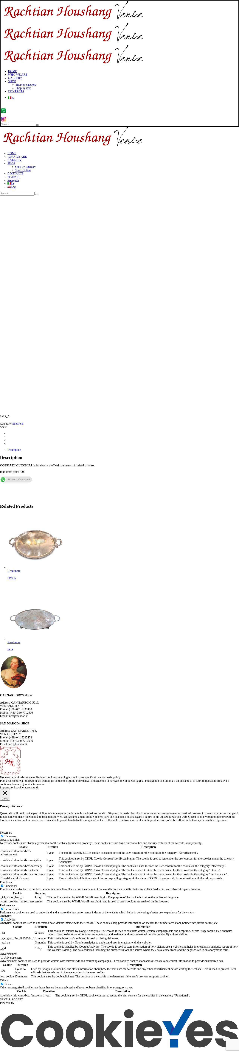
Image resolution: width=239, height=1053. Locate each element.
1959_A (11, 578)
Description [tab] (14, 449)
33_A (10, 649)
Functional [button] (6, 882)
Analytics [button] (5, 915)
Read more (13, 570)
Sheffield (17, 423)
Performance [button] (7, 905)
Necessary (10, 836)
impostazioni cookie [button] (12, 787)
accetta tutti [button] (31, 787)
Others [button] (4, 980)
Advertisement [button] (8, 953)
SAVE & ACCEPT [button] (11, 999)
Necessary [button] (6, 832)
